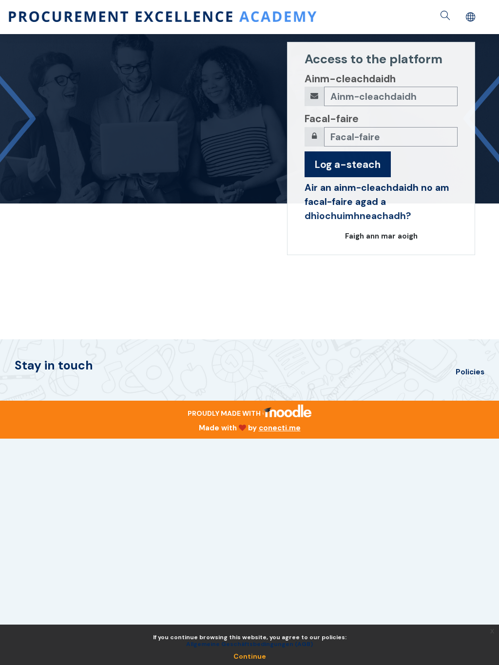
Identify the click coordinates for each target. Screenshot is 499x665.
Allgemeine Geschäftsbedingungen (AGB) (249, 644)
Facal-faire (332, 118)
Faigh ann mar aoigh (381, 236)
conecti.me (280, 428)
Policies (470, 372)
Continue (249, 656)
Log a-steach (348, 164)
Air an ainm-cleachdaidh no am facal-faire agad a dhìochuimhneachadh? (377, 202)
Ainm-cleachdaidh (350, 78)
